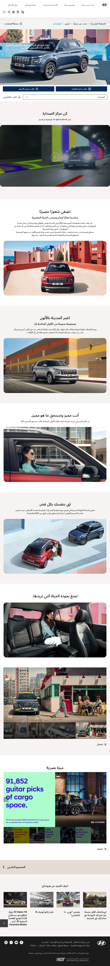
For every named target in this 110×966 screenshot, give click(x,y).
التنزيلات (41, 945)
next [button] (6, 694)
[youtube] (16, 942)
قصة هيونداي (30, 5)
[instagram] (6, 942)
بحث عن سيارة (88, 5)
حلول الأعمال (13, 5)
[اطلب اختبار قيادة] (13, 12)
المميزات (101, 97)
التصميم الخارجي (16, 867)
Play (55, 157)
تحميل (100, 744)
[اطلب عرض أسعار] (18, 12)
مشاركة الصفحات (11, 23)
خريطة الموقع (63, 945)
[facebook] (21, 942)
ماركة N (33, 945)
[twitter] (11, 942)
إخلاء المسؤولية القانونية (79, 945)
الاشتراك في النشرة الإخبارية (61, 942)
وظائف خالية (51, 945)
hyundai (104, 4)
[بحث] (4, 12)
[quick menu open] (4, 923)
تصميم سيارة (69, 5)
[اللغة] (22, 12)
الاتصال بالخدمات (50, 5)
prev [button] (103, 694)
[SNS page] (8, 12)
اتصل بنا (45, 942)
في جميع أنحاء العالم (81, 942)
